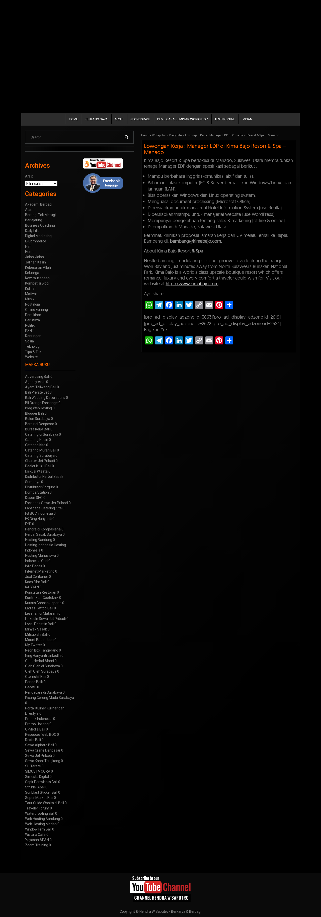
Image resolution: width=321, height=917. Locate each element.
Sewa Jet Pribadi (38, 756)
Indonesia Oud (36, 561)
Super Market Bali (39, 798)
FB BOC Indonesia (39, 513)
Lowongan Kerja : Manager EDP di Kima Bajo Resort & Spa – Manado (215, 149)
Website (31, 357)
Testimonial (225, 119)
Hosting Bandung (38, 540)
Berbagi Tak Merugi (40, 215)
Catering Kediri (36, 440)
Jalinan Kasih (35, 262)
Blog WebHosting (38, 408)
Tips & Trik (33, 352)
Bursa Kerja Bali (37, 429)
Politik (30, 325)
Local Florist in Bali (39, 624)
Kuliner (30, 289)
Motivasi (31, 294)
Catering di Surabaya (41, 434)
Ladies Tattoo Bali (39, 608)
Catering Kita (35, 445)
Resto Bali (33, 740)
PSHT (29, 331)
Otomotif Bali (35, 677)
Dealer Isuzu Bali (38, 466)
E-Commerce (35, 241)
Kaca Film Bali (36, 582)
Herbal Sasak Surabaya (43, 534)
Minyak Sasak (36, 629)
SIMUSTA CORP (37, 771)
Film (28, 246)
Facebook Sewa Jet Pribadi (46, 503)
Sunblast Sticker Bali (41, 792)
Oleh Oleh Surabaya (40, 671)
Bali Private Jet (37, 392)
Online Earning (36, 310)
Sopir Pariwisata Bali (41, 782)
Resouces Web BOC (40, 734)
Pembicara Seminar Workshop (182, 119)
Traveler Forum (37, 808)
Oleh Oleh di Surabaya (42, 666)
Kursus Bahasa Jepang (43, 603)
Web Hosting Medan (41, 824)
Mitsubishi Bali (36, 634)
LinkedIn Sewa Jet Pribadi (45, 619)
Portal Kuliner (35, 708)
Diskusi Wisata (36, 471)
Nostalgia (32, 304)
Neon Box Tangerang (41, 650)
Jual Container (36, 577)
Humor (30, 252)
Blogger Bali (34, 413)
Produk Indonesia (38, 719)
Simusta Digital (37, 777)
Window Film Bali (38, 829)
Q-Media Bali (35, 729)
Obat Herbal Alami (39, 661)
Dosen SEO (34, 498)
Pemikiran (33, 315)
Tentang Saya (96, 119)
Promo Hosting (37, 724)
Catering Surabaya (40, 455)
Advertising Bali (37, 377)
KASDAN (32, 587)
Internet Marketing (39, 571)
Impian (247, 119)
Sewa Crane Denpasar (42, 750)
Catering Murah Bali (40, 450)
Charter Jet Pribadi (40, 461)
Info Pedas (33, 566)
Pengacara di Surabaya (43, 692)
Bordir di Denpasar (39, 424)
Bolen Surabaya (37, 419)
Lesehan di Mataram (41, 613)
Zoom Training (36, 845)
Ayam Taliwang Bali (40, 387)
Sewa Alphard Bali (39, 745)
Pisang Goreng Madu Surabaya (49, 698)
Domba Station (37, 492)
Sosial (30, 341)
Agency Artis (35, 382)
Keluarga (32, 273)
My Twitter (33, 645)
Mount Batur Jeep (39, 640)
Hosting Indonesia (39, 545)
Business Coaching (40, 225)
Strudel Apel (35, 787)
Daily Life (175, 135)
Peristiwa (32, 320)
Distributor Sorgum (40, 487)
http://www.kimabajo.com (192, 284)
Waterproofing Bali (39, 813)
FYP (28, 524)
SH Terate (33, 766)
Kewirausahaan (37, 278)
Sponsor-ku (140, 119)
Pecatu (30, 687)
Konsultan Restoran (40, 592)
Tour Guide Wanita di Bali (44, 803)
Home (73, 119)
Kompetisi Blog (37, 283)
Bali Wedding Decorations (45, 398)
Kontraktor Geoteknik (41, 598)
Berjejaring (33, 220)
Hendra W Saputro (153, 135)
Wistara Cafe (35, 835)
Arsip (119, 119)
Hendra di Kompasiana (43, 529)
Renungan (33, 336)
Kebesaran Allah (38, 267)
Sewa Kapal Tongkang (42, 761)
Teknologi (32, 346)
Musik (29, 299)
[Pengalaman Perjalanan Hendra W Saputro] (161, 889)
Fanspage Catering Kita (43, 508)
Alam (29, 210)
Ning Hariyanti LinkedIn (43, 656)
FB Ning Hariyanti (38, 519)
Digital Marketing (38, 236)
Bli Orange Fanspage (41, 403)
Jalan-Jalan (34, 257)
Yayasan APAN (37, 840)
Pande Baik (34, 682)
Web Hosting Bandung (42, 819)
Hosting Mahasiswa (40, 556)
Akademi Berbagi (38, 204)
